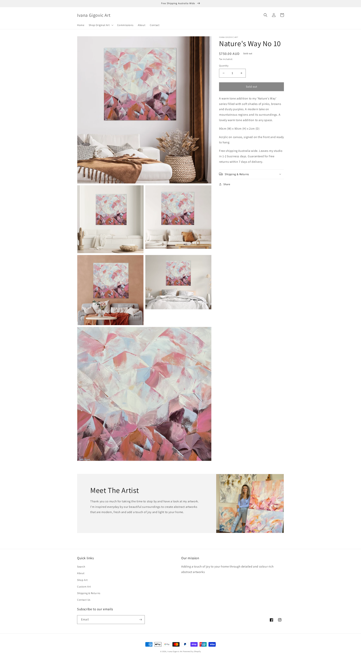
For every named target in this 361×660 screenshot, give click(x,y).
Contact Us (83, 599)
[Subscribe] (140, 619)
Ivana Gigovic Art (174, 651)
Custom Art (84, 586)
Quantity (223, 65)
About (81, 573)
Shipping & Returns (88, 593)
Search (81, 566)
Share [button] (226, 184)
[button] (100, 25)
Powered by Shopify (192, 651)
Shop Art (82, 580)
